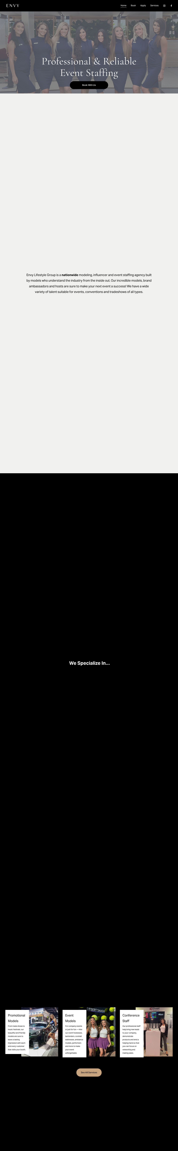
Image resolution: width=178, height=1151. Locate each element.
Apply (143, 5)
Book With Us (89, 85)
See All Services (89, 1072)
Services (154, 5)
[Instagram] (164, 5)
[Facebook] (171, 5)
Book (133, 5)
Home (123, 5)
